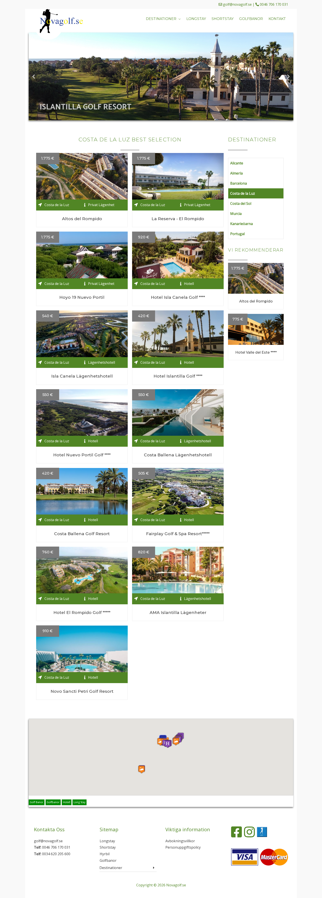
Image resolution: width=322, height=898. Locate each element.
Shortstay (108, 847)
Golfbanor (53, 802)
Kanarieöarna (241, 223)
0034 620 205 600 (56, 853)
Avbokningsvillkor (180, 841)
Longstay (107, 841)
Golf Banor (36, 802)
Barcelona (238, 183)
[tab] (128, 868)
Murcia (236, 213)
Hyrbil (105, 853)
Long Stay (79, 802)
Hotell (66, 802)
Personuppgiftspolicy (183, 847)
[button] (153, 116)
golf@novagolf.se (237, 4)
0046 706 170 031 (274, 4)
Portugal (237, 233)
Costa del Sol (240, 203)
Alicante (236, 163)
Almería (236, 173)
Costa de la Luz (242, 193)
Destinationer (110, 867)
